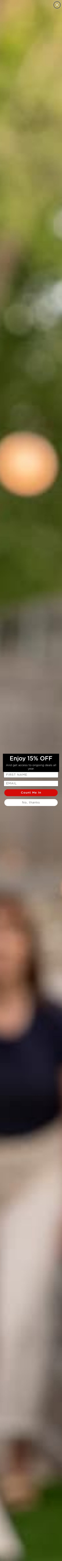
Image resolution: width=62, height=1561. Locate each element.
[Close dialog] (57, 4)
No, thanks (31, 802)
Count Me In (31, 792)
